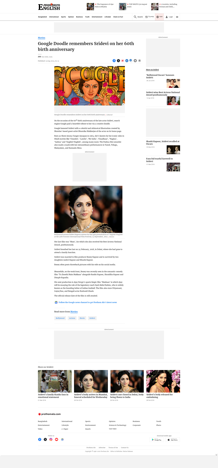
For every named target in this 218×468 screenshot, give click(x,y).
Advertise (102, 447)
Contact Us (124, 447)
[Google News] (62, 439)
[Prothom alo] (49, 7)
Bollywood (60, 318)
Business (79, 17)
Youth (87, 17)
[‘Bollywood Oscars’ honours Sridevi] (173, 83)
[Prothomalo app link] (156, 440)
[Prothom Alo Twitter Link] (46, 440)
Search (87, 429)
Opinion (71, 17)
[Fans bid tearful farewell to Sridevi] (173, 167)
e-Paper (65, 429)
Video (40, 429)
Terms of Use (113, 447)
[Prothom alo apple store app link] (172, 440)
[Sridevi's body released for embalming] (163, 381)
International (54, 17)
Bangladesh (42, 17)
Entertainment (97, 17)
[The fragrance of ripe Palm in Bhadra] (90, 6)
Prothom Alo (91, 447)
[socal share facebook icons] (114, 62)
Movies (41, 38)
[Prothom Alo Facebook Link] (40, 440)
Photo (158, 425)
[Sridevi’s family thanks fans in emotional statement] (55, 381)
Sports (63, 17)
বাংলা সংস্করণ (112, 429)
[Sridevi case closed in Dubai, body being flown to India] (127, 381)
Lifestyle (108, 17)
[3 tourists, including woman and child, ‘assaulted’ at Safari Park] (154, 6)
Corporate (137, 425)
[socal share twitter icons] (119, 62)
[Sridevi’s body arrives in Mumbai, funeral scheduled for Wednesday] (91, 381)
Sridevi (92, 318)
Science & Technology (117, 425)
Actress (72, 318)
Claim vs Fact (118, 17)
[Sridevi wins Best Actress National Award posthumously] (173, 100)
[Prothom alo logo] (49, 415)
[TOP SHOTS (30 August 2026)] (122, 6)
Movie (82, 318)
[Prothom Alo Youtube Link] (57, 440)
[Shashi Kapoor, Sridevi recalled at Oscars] (173, 149)
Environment (90, 425)
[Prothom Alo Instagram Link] (52, 440)
